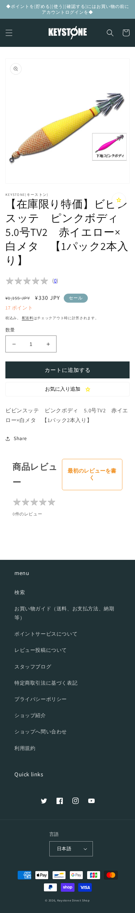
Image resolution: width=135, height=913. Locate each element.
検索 (19, 592)
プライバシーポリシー (40, 699)
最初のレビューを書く (92, 474)
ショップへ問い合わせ (40, 731)
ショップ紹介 (30, 715)
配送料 (27, 318)
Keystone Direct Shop (73, 900)
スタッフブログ (32, 666)
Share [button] (20, 438)
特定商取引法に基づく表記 (45, 683)
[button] (9, 33)
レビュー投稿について (40, 650)
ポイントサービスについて (45, 634)
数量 (10, 330)
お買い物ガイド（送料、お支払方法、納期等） (64, 613)
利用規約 (24, 748)
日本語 (64, 849)
